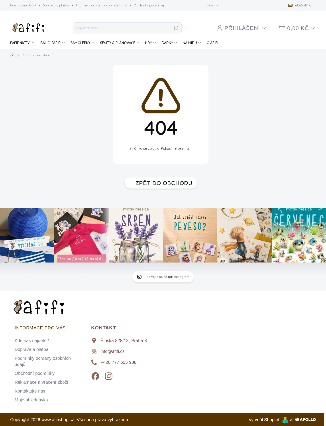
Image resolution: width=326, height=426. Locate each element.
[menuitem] (23, 42)
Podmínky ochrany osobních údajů (101, 5)
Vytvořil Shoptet (264, 419)
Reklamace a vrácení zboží (41, 382)
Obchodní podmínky (149, 5)
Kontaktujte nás (30, 391)
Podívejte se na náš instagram (167, 277)
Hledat (175, 28)
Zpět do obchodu (164, 183)
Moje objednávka (31, 399)
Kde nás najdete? (23, 5)
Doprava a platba (56, 5)
